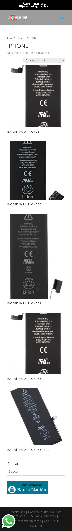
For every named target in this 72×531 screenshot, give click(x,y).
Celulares (20, 38)
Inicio (10, 38)
